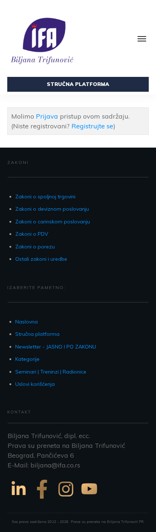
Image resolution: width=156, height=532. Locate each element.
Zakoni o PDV (31, 234)
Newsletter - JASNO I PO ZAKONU (55, 346)
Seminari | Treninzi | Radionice (50, 371)
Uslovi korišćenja (35, 384)
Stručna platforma (37, 334)
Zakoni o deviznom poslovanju (52, 209)
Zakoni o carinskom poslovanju (52, 221)
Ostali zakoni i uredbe (41, 259)
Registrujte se (92, 126)
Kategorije (27, 359)
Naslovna (26, 321)
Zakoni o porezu (35, 246)
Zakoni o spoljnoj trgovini (45, 196)
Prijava (47, 116)
